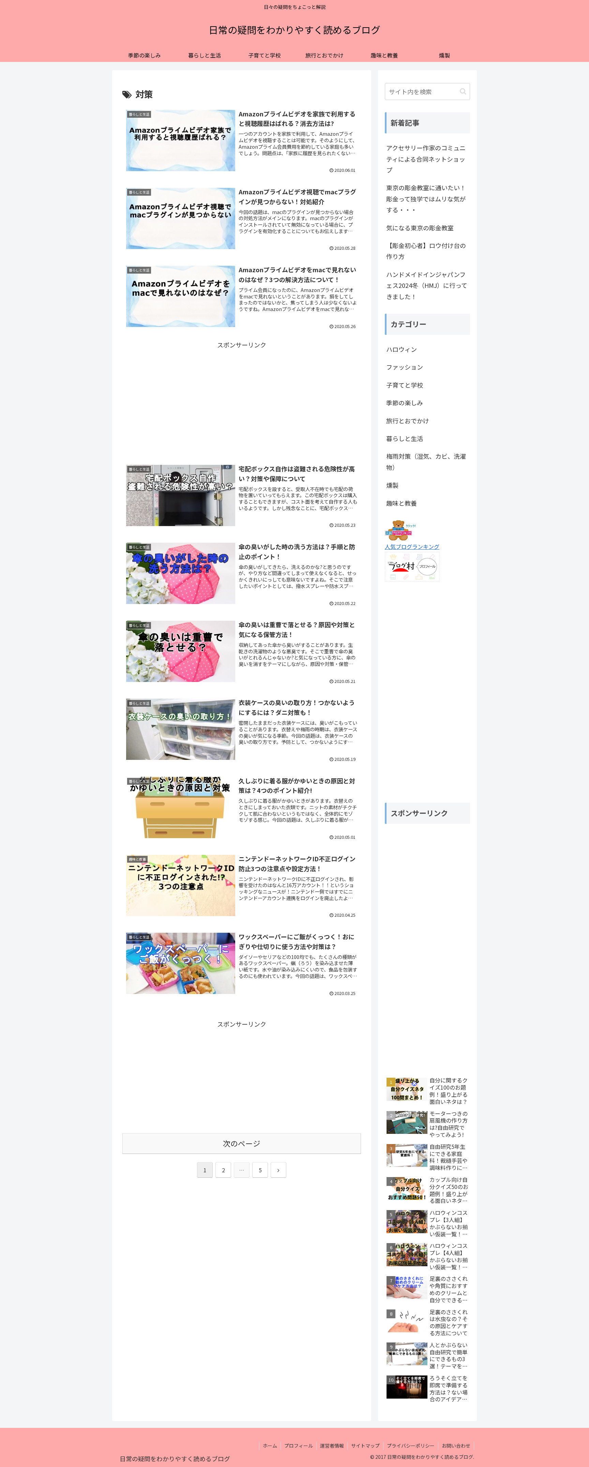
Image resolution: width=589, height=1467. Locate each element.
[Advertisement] (241, 397)
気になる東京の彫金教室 (420, 227)
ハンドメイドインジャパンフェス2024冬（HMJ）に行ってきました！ (426, 285)
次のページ (241, 1143)
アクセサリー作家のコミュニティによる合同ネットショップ (426, 158)
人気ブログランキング (412, 546)
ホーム (270, 1445)
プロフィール (298, 1445)
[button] (463, 91)
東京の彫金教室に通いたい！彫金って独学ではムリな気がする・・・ (426, 198)
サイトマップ (365, 1445)
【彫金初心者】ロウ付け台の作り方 (426, 251)
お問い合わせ (456, 1445)
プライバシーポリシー (411, 1445)
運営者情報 (332, 1445)
